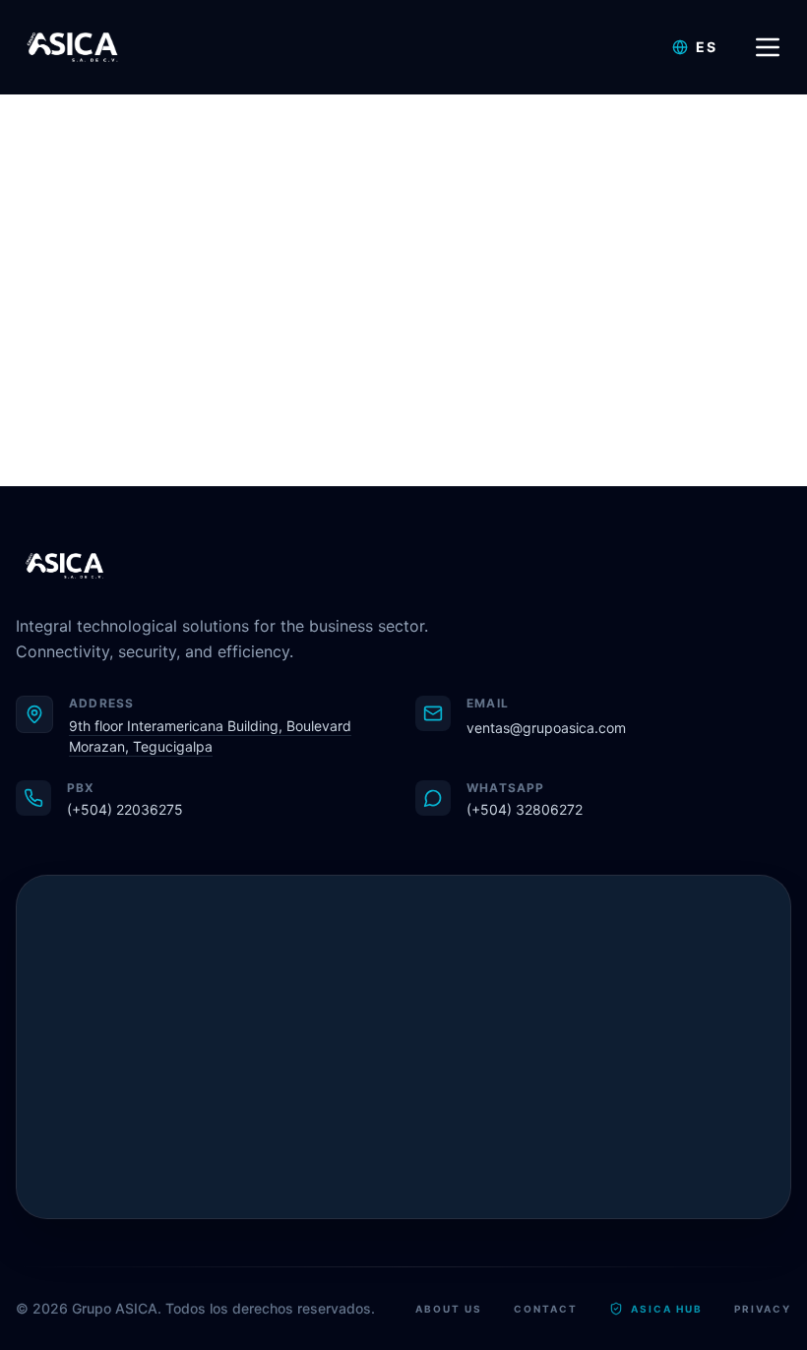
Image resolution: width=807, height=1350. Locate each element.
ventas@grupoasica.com (546, 727)
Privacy (762, 1309)
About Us (448, 1309)
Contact (546, 1309)
